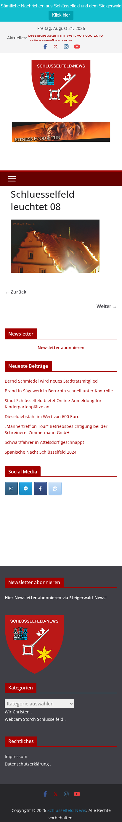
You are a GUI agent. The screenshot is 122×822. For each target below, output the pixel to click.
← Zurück (15, 291)
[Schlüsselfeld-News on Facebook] (40, 488)
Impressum (16, 756)
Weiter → (107, 306)
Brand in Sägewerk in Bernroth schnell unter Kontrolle (59, 391)
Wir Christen (17, 712)
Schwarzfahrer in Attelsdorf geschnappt (44, 442)
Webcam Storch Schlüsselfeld (34, 719)
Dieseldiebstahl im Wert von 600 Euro (65, 37)
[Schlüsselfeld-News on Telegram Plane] (25, 488)
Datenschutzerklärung (27, 764)
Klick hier (61, 14)
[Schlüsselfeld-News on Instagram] (11, 488)
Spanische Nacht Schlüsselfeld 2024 (40, 452)
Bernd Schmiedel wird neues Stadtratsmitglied (51, 381)
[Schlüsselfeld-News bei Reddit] (55, 488)
